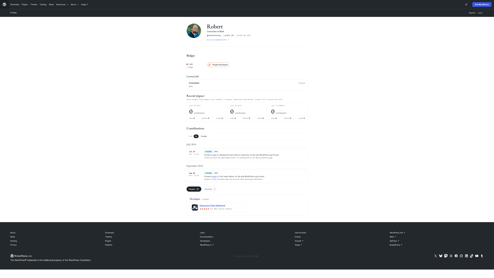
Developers (205, 241)
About (12, 233)
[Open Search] (466, 4)
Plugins (193, 189)
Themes (108, 237)
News (12, 237)
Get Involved (300, 233)
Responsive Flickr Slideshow (212, 205)
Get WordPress (482, 4)
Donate (299, 241)
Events (298, 237)
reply (214, 155)
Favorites (210, 189)
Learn (202, 233)
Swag (298, 245)
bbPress (394, 241)
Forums (204, 136)
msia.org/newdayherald (217, 40)
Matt (393, 237)
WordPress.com (397, 233)
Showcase (109, 233)
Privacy (13, 245)
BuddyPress (396, 245)
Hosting (13, 241)
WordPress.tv (207, 245)
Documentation (206, 237)
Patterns (108, 245)
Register (472, 13)
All (196, 136)
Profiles (13, 13)
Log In (480, 13)
